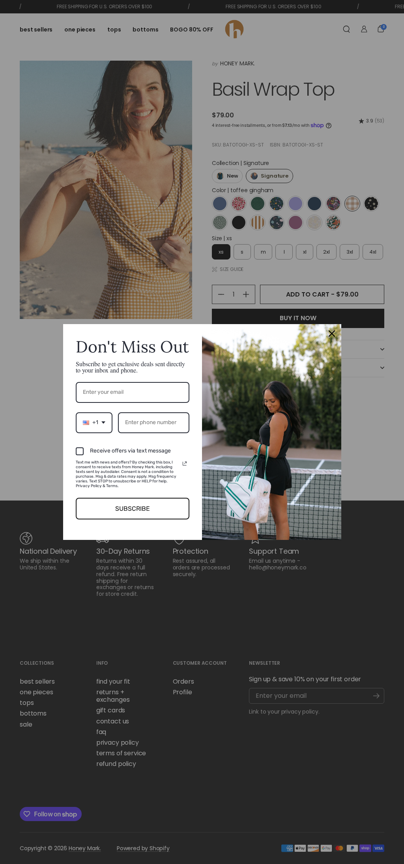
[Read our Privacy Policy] (184, 463)
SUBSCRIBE (132, 508)
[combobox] (94, 422)
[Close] (331, 333)
